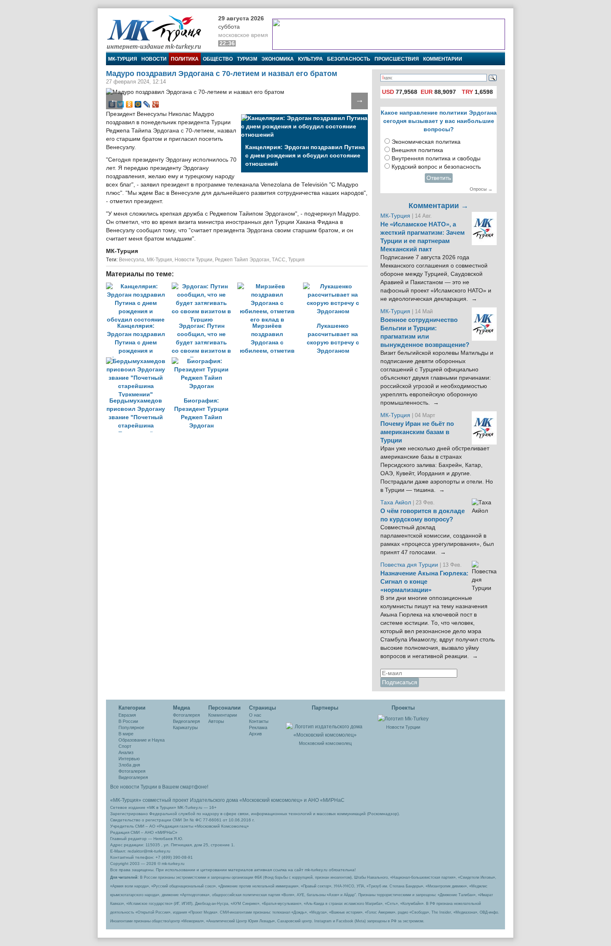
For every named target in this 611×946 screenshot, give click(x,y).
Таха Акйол (395, 502)
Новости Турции (193, 260)
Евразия (127, 715)
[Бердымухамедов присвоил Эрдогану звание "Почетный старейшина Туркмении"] (139, 361)
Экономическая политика (426, 142)
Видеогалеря (186, 721)
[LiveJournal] (147, 104)
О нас (255, 715)
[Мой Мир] (138, 104)
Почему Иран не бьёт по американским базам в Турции (417, 432)
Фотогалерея (131, 771)
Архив (255, 733)
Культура (310, 59)
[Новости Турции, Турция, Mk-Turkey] (403, 718)
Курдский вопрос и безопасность (436, 167)
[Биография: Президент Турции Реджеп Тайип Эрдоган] (204, 361)
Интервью (129, 758)
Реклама (258, 727)
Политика (185, 59)
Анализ (125, 752)
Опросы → (481, 189)
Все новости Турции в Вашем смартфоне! (159, 787)
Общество (218, 59)
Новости (154, 59)
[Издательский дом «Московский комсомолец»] (325, 726)
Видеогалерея (133, 777)
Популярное (131, 727)
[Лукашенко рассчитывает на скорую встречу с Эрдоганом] (335, 286)
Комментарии (442, 59)
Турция (296, 260)
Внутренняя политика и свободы (436, 158)
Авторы (216, 721)
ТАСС (279, 260)
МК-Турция (122, 59)
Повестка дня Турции (410, 565)
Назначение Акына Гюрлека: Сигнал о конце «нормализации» (424, 581)
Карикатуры (185, 727)
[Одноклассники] (129, 104)
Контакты (259, 721)
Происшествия (396, 59)
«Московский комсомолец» (271, 800)
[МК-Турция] (158, 32)
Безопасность (348, 59)
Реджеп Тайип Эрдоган (242, 260)
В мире (125, 733)
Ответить (438, 178)
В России (128, 721)
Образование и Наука (141, 739)
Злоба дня (129, 764)
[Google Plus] (155, 104)
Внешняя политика (417, 150)
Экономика (277, 59)
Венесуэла (131, 260)
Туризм (247, 59)
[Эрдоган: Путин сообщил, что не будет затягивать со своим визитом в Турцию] (204, 286)
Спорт (124, 746)
